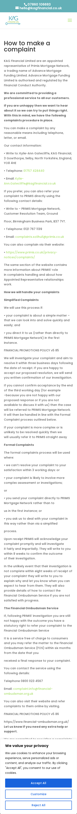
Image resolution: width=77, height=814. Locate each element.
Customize (38, 794)
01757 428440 (33, 171)
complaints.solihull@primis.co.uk (39, 237)
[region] (38, 776)
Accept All (38, 783)
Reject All (38, 805)
